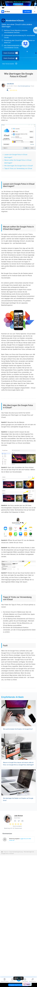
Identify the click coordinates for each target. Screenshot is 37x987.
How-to (6, 851)
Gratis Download (9, 53)
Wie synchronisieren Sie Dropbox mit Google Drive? (18, 729)
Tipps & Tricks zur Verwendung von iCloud (18, 168)
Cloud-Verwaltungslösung (24, 86)
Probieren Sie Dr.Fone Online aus (18, 985)
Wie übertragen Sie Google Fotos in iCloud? (18, 165)
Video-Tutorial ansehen (8, 63)
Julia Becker (10, 83)
